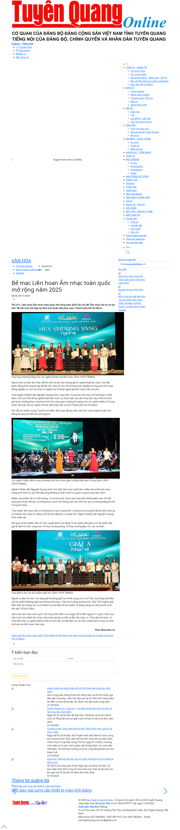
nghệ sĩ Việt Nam (58, 635)
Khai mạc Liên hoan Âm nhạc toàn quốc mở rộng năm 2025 (131, 280)
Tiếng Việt (27, 43)
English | (17, 43)
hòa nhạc (73, 635)
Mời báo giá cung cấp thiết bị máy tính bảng (52, 790)
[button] (147, 247)
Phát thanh (24, 50)
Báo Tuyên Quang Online (99, 800)
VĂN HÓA (21, 260)
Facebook (47, 266)
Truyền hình (25, 47)
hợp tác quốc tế (86, 635)
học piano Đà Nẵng (133, 264)
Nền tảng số (22, 57)
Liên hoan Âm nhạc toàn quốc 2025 (30, 635)
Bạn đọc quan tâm (127, 259)
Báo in (22, 53)
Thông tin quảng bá (30, 780)
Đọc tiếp (122, 269)
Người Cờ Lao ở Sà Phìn (130, 289)
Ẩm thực (20, 273)
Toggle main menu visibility (67, 159)
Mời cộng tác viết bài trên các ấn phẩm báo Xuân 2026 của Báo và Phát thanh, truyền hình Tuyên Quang (131, 303)
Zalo (47, 269)
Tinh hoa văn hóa (24, 266)
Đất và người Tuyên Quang (29, 269)
